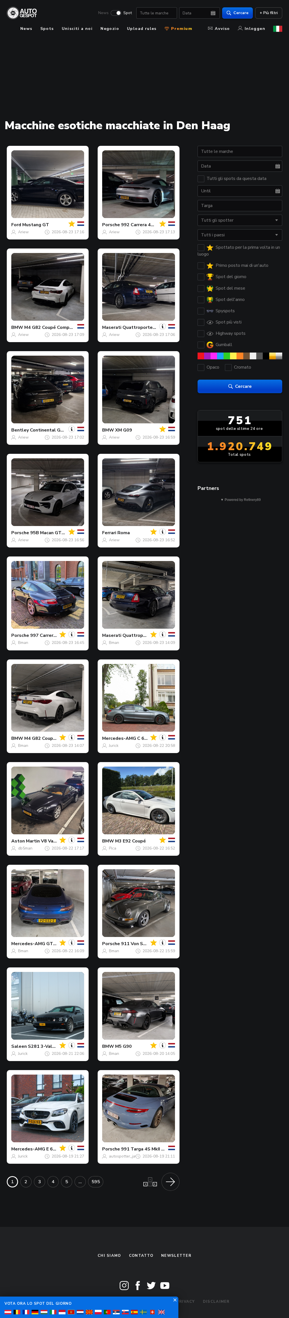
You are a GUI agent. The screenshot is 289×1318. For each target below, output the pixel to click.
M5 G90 (123, 1046)
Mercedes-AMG (119, 738)
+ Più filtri (269, 13)
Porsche (111, 225)
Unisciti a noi (77, 28)
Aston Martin (25, 841)
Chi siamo (109, 1255)
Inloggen (255, 28)
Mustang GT (35, 225)
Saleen (19, 1046)
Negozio (109, 28)
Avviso (222, 28)
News (103, 13)
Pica (112, 848)
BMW (17, 327)
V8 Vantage (53, 841)
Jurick (114, 745)
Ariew (23, 232)
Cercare (240, 13)
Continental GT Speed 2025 (61, 430)
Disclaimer (216, 1301)
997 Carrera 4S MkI (50, 635)
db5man (25, 848)
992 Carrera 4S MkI (141, 225)
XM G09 (123, 430)
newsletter (176, 1255)
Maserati (111, 327)
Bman (23, 642)
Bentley (20, 430)
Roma (123, 533)
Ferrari (109, 533)
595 (95, 1182)
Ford (16, 225)
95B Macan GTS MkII (52, 533)
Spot (127, 13)
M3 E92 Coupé (130, 841)
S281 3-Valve (42, 1046)
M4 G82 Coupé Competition (54, 327)
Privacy (185, 1301)
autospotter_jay (123, 1156)
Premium (181, 28)
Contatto (141, 1255)
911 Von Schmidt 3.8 (143, 944)
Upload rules (142, 28)
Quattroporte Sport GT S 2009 (156, 327)
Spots (47, 28)
